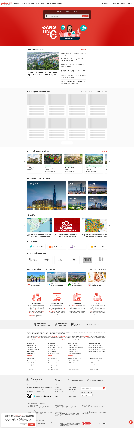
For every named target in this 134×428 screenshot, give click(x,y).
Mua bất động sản (31, 353)
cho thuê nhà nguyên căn (51, 339)
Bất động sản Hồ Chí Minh (33, 349)
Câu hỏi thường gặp (59, 391)
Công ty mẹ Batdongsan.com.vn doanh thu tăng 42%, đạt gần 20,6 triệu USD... (98, 284)
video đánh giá (74, 305)
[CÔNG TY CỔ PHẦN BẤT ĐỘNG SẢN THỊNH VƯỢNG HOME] (60, 260)
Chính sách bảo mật (72, 394)
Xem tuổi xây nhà (38, 246)
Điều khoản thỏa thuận (73, 391)
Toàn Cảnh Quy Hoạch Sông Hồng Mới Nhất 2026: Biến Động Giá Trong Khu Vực (96, 235)
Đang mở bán (31, 165)
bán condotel (37, 337)
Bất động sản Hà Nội (31, 347)
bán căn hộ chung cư (54, 336)
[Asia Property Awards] (42, 324)
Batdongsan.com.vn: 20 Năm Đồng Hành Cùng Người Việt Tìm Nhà (73, 65)
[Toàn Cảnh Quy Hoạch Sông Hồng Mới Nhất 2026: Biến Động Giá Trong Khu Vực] (94, 225)
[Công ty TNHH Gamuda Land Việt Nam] (33, 260)
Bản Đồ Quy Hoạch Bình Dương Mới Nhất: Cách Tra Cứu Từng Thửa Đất (73, 59)
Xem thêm (87, 339)
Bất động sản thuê (72, 343)
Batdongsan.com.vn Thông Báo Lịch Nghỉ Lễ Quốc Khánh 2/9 (73, 54)
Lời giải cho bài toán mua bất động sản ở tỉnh (79, 284)
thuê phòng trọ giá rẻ (62, 339)
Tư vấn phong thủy (99, 246)
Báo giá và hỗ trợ (58, 389)
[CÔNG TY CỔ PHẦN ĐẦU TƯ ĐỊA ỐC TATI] (73, 260)
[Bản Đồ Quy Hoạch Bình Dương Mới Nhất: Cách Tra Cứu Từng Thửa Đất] (39, 225)
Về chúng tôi (57, 387)
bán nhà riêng (62, 336)
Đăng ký (123, 3)
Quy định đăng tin (72, 387)
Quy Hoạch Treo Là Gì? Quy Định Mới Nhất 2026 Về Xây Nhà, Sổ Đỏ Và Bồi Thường (73, 82)
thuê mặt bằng (52, 311)
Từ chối (23, 424)
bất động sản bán (37, 309)
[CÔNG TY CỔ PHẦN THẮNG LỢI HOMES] (101, 260)
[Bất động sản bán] (36, 296)
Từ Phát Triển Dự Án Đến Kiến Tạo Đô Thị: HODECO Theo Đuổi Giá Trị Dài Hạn (73, 76)
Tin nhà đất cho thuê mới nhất (100, 91)
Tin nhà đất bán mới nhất (86, 91)
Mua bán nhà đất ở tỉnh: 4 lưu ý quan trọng (38, 284)
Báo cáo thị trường (31, 351)
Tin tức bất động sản (31, 345)
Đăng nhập (116, 3)
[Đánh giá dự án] (77, 296)
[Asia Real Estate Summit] (92, 324)
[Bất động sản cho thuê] (56, 296)
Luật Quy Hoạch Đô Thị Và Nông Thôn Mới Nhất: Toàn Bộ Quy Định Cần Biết (73, 71)
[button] (25, 161)
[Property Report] (75, 324)
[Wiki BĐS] (97, 296)
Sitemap (56, 396)
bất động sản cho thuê (60, 307)
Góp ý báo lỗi (57, 394)
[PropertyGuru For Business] (61, 324)
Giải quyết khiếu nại (72, 396)
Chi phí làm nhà (58, 246)
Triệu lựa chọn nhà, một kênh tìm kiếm (98, 269)
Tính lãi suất (77, 246)
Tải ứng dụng (105, 3)
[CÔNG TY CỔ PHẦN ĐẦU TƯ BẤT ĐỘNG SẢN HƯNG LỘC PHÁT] (87, 260)
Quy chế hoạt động (72, 389)
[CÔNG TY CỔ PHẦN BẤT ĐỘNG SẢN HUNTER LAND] (46, 260)
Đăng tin (130, 3)
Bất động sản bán (52, 343)
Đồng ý (31, 424)
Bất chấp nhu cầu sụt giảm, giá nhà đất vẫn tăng (57, 284)
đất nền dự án (86, 336)
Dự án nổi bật (30, 358)
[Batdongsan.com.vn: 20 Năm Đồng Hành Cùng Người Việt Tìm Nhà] (67, 225)
